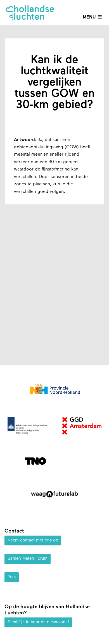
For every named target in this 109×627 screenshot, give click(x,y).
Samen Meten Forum (28, 559)
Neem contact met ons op (33, 540)
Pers (12, 577)
